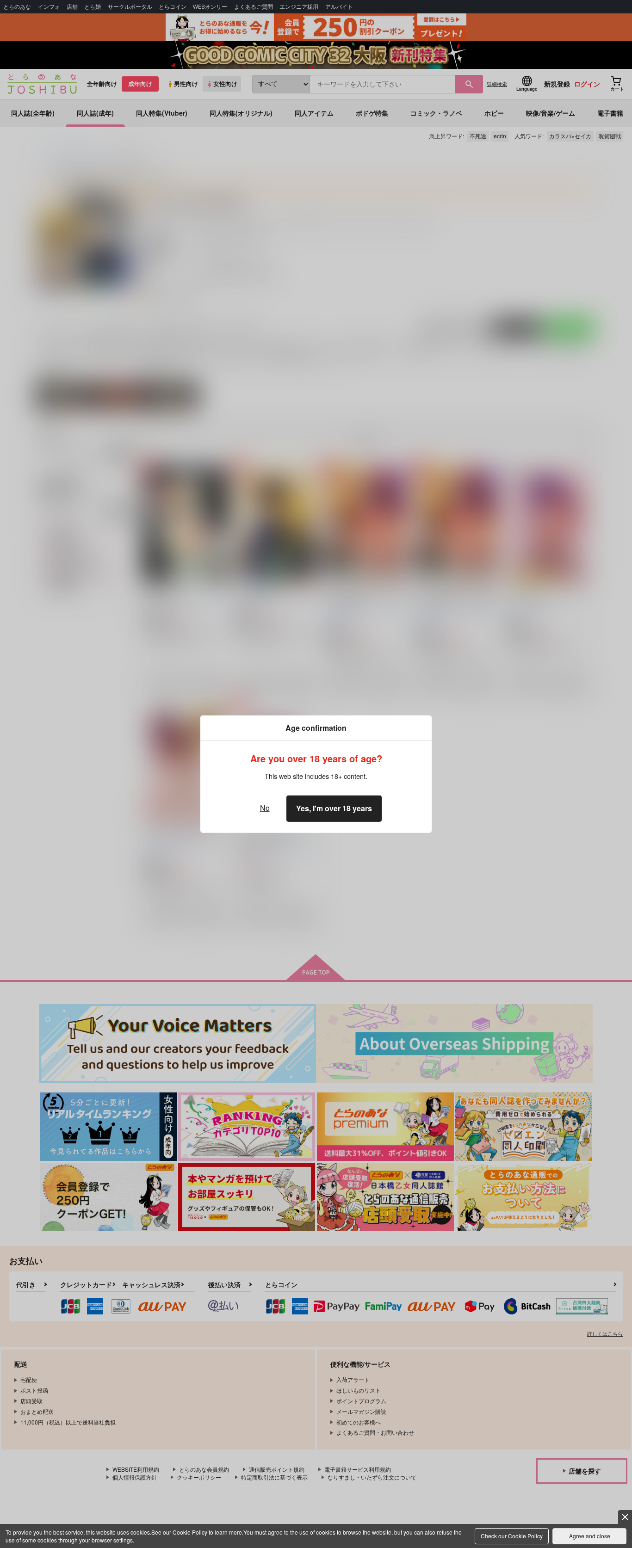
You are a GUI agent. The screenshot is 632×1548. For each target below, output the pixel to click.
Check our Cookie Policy (512, 1536)
